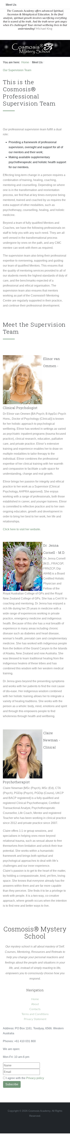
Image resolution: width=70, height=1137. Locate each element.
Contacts (35, 1009)
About (35, 1004)
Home (35, 999)
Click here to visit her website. (22, 529)
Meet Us (11, 4)
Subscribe (11, 1084)
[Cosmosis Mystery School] (33, 48)
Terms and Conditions (35, 1014)
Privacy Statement (35, 1019)
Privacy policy (35, 1078)
